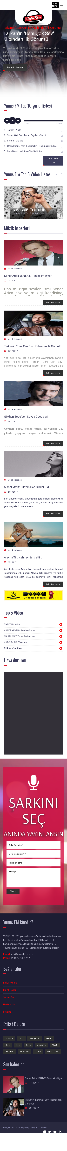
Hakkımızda (9, 1004)
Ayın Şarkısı (35, 1038)
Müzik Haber (9, 990)
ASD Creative (41, 1128)
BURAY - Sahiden (13, 648)
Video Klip (24, 1051)
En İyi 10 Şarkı (10, 982)
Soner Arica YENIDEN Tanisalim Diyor (28, 275)
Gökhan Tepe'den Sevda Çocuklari (26, 416)
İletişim (7, 1011)
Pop (18, 1045)
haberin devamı (53, 303)
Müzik (54, 1045)
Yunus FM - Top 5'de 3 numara (29, 213)
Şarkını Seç (8, 997)
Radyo (38, 1051)
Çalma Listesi (53, 1051)
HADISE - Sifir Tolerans (15, 642)
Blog (8, 1045)
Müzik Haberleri (15, 269)
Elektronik (41, 1045)
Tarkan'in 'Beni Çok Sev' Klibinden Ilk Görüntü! (33, 346)
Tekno (48, 1038)
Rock (28, 1045)
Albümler (10, 1051)
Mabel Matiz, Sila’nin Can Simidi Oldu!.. (28, 487)
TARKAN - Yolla (12, 624)
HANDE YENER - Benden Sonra (19, 630)
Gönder (13, 891)
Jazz (21, 1038)
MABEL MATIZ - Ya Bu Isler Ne (29, 210)
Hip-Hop (9, 1038)
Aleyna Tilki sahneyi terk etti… (23, 557)
